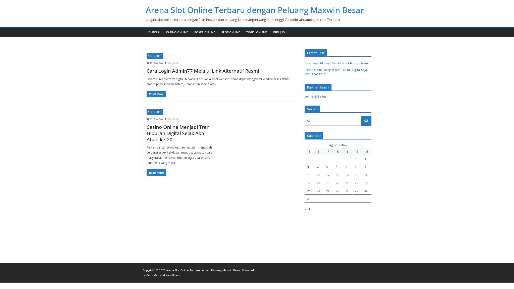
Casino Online (177, 32)
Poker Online (204, 32)
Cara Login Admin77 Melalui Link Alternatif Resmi (203, 70)
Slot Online (230, 32)
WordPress (173, 275)
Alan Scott (173, 63)
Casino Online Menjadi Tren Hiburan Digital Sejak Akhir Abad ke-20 (178, 133)
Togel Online (256, 32)
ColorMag (152, 275)
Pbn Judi (279, 32)
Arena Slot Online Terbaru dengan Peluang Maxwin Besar (255, 9)
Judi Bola (153, 32)
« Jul (307, 209)
